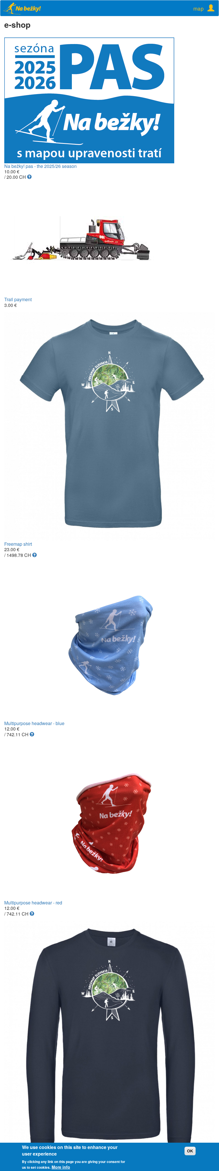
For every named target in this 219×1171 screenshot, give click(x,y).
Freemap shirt (18, 544)
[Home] (25, 8)
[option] (109, 100)
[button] (29, 177)
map (198, 8)
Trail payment (18, 299)
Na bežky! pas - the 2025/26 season (40, 166)
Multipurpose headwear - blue (34, 723)
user (209, 6)
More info (61, 1167)
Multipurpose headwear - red (33, 902)
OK (190, 1151)
